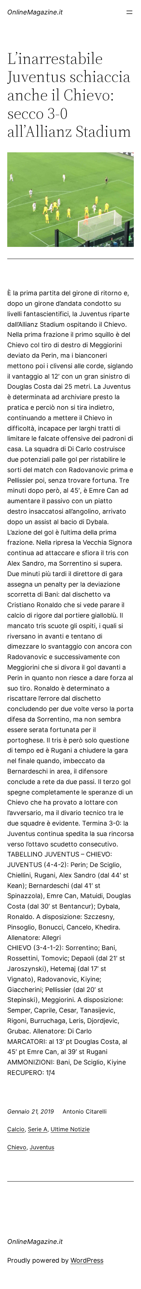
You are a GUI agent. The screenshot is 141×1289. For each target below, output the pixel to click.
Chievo (16, 1147)
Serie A (37, 1129)
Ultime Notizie (70, 1129)
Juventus (42, 1147)
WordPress (86, 1260)
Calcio (16, 1129)
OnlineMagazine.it (35, 12)
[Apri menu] (129, 12)
